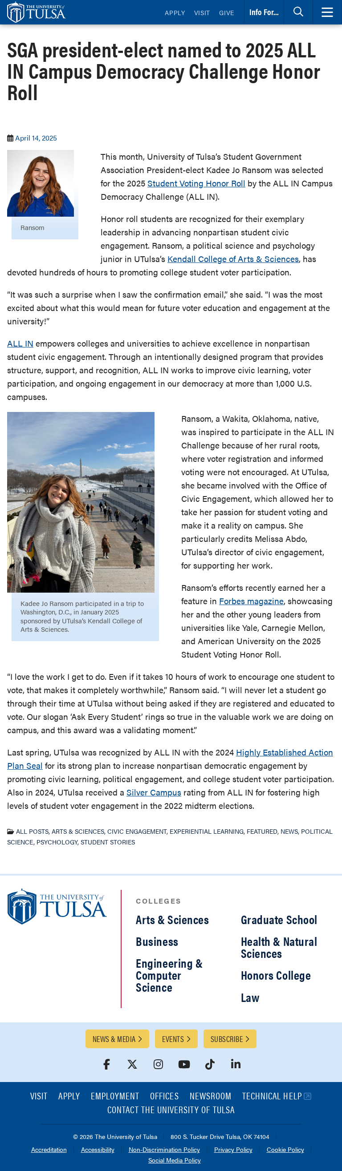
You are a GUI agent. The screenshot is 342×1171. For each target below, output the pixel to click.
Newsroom (211, 1096)
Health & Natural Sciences (279, 947)
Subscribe (227, 1038)
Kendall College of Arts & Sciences (233, 259)
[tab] (298, 12)
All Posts (32, 831)
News (289, 831)
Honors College (276, 974)
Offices (164, 1096)
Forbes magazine (251, 601)
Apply (175, 12)
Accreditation (49, 1150)
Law (250, 997)
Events (173, 1038)
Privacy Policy (233, 1150)
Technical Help (272, 1096)
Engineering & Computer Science (169, 974)
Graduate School (279, 919)
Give (226, 12)
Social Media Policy (174, 1160)
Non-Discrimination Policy (164, 1150)
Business (157, 941)
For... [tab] (264, 12)
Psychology (57, 841)
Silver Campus (153, 792)
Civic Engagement (137, 831)
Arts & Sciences (78, 831)
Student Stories (108, 841)
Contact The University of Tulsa (171, 1110)
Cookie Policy (285, 1150)
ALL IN (20, 343)
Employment (115, 1096)
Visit (202, 12)
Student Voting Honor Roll (196, 183)
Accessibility (97, 1150)
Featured (262, 831)
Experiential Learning (207, 831)
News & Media (114, 1038)
